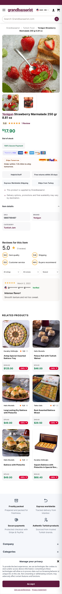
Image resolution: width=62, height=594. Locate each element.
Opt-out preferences (22, 589)
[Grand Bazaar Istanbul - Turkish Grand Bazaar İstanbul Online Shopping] (20, 10)
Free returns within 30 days (46, 175)
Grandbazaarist (13, 28)
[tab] (10, 102)
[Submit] (57, 19)
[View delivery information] (31, 2)
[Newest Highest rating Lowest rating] (50, 272)
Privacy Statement (39, 589)
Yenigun (7, 114)
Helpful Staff (16, 175)
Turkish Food (28, 28)
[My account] (53, 10)
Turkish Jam (10, 227)
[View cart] (58, 10)
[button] (58, 561)
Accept (31, 583)
